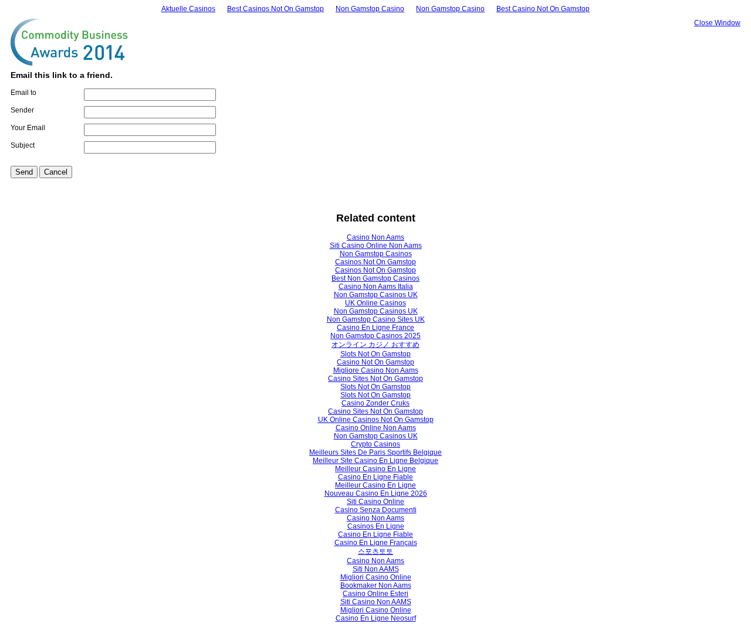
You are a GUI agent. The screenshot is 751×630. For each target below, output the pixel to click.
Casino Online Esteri (375, 594)
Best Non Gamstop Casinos (375, 278)
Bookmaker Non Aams (375, 585)
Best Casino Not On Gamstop (543, 9)
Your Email (28, 128)
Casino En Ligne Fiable (375, 477)
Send (24, 172)
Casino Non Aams (375, 237)
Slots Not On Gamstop (375, 354)
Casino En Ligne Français (375, 543)
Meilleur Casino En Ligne (375, 469)
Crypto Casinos (375, 444)
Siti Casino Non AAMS (375, 602)
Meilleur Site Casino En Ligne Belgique (375, 461)
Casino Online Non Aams (376, 428)
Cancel (55, 172)
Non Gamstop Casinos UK (376, 295)
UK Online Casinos (375, 303)
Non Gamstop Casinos (376, 254)
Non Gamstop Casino (370, 9)
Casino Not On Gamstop (375, 362)
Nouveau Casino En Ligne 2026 (375, 493)
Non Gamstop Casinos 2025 (375, 336)
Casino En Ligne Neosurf (376, 618)
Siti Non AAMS (376, 569)
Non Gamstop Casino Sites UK (376, 319)
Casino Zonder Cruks (375, 403)
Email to (23, 92)
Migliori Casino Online (375, 577)
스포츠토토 (375, 551)
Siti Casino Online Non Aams (376, 245)
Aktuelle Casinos (188, 9)
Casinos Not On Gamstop (375, 262)
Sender (22, 110)
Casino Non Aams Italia (376, 286)
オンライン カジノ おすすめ (375, 344)
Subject (23, 145)
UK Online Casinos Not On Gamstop (376, 420)
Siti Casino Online (375, 502)
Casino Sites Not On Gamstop (375, 378)
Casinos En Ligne (375, 526)
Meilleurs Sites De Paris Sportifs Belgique (375, 452)
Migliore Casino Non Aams (375, 370)
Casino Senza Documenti (376, 510)
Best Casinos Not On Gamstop (275, 9)
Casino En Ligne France (375, 327)
